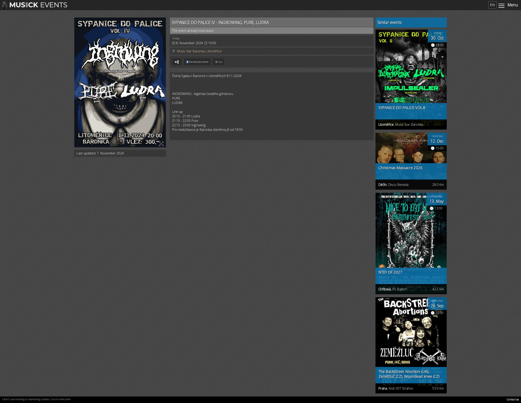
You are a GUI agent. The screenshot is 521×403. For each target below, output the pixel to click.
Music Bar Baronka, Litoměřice (199, 51)
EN (492, 5)
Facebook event (198, 62)
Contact (513, 399)
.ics (220, 62)
